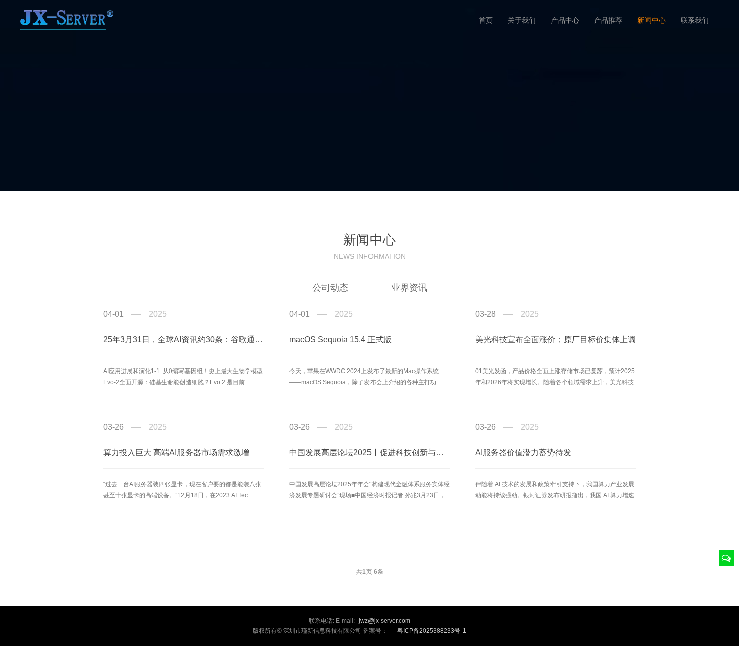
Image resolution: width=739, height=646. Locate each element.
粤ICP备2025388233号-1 (431, 630)
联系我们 (695, 20)
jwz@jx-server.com (384, 620)
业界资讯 (409, 288)
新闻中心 (651, 20)
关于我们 (522, 20)
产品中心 (565, 20)
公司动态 (330, 288)
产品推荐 (608, 20)
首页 (486, 20)
